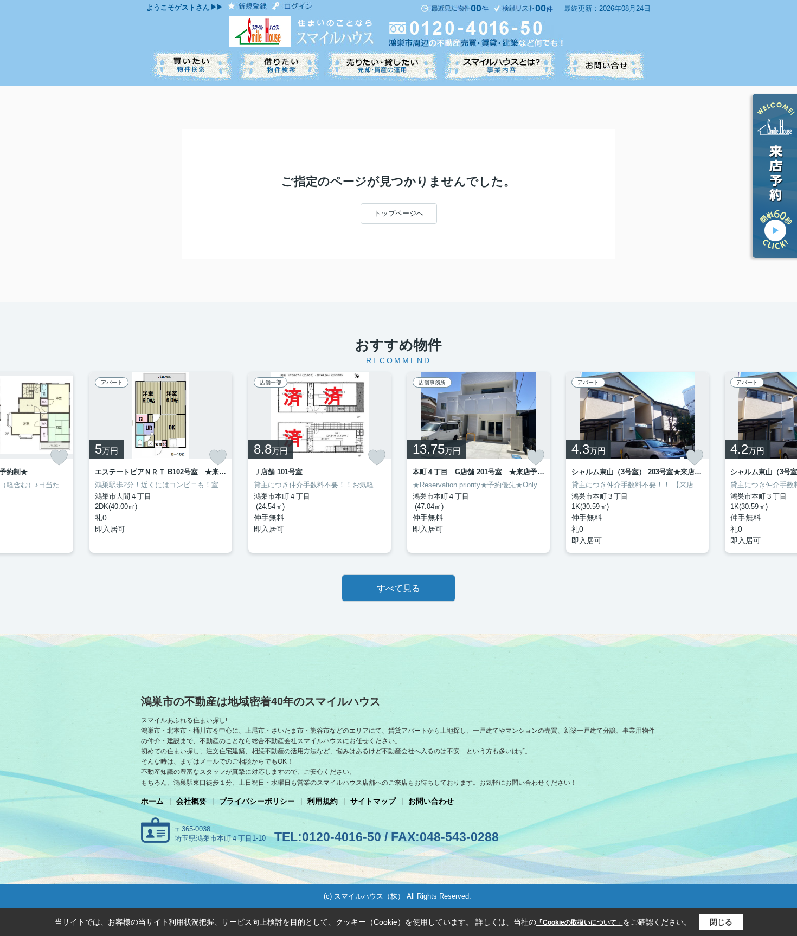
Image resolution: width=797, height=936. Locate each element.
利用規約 (322, 801)
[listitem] (160, 462)
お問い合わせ (431, 801)
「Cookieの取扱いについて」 (579, 922)
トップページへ (398, 213)
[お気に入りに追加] (59, 457)
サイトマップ (373, 801)
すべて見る (398, 588)
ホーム (152, 801)
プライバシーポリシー (257, 801)
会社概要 (191, 801)
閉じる (721, 922)
